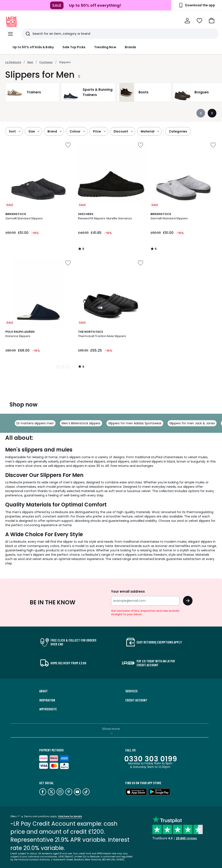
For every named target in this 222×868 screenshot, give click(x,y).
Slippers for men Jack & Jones (192, 423)
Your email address (128, 591)
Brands (130, 47)
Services (131, 691)
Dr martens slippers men (35, 423)
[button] (211, 20)
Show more (111, 729)
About (43, 691)
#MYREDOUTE (48, 709)
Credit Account (136, 700)
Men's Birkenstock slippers (81, 423)
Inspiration (47, 700)
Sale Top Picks (73, 47)
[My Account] (187, 20)
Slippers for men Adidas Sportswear (135, 423)
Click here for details (70, 816)
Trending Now (105, 47)
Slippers (64, 62)
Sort (12, 131)
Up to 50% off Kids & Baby (33, 47)
